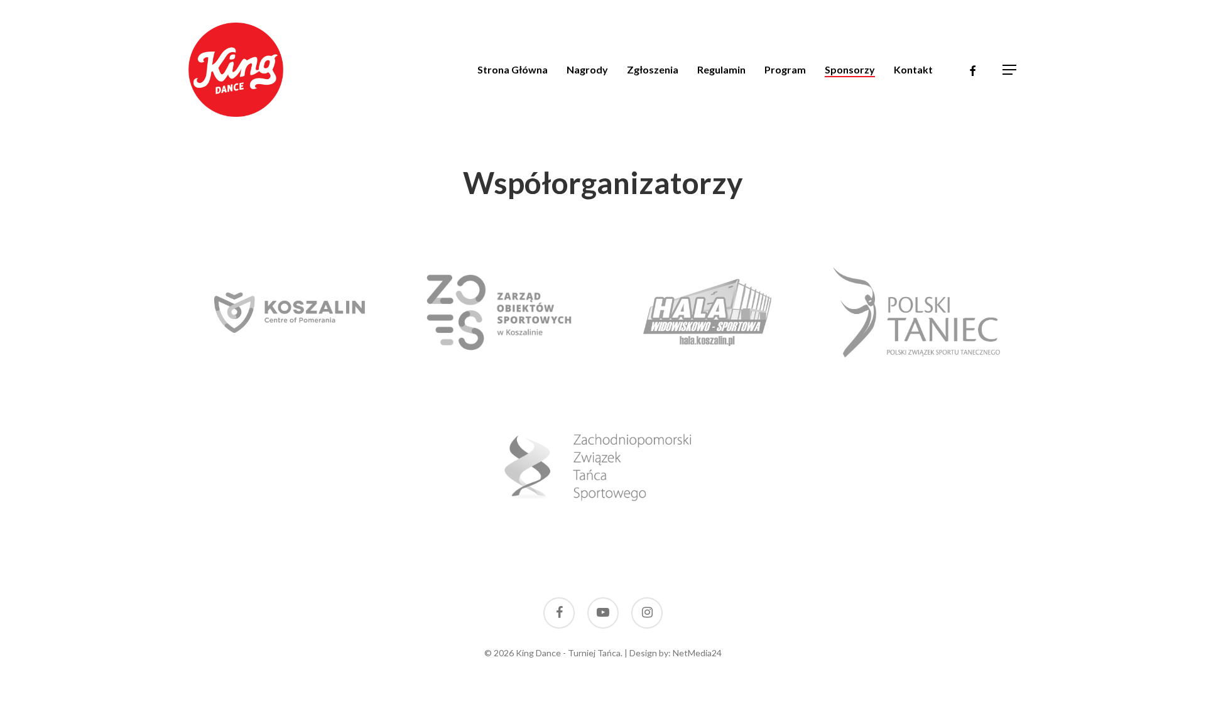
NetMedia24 (697, 652)
